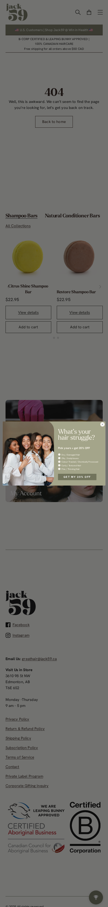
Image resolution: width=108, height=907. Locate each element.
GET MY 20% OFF (77, 477)
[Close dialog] (102, 424)
